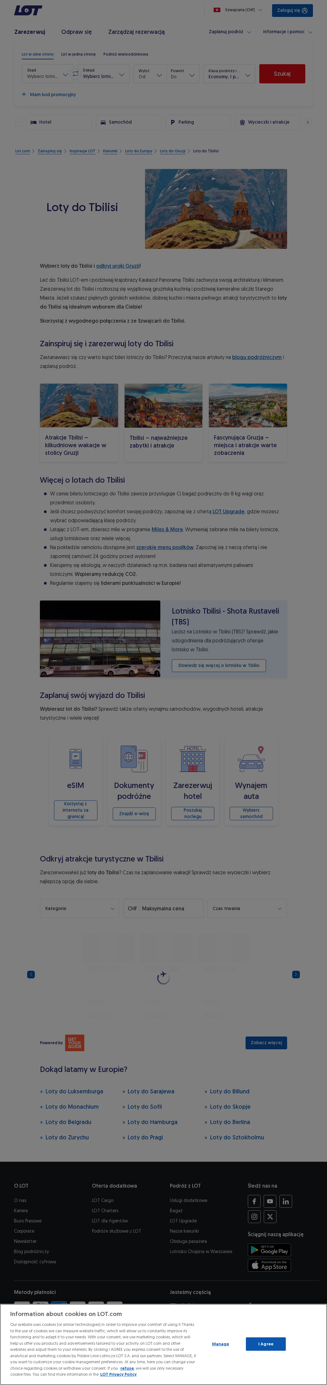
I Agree (265, 1344)
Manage (220, 1344)
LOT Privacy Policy (118, 1374)
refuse (127, 1368)
